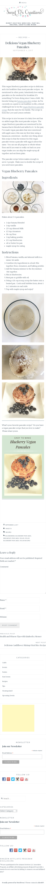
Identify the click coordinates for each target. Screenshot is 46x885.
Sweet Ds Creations (23, 15)
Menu (24, 3)
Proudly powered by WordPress (13, 883)
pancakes (15, 538)
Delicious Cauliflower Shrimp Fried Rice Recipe (25, 644)
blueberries (10, 536)
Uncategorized (7, 691)
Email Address (7, 753)
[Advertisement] (18, 718)
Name (3, 600)
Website (3, 617)
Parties (4, 672)
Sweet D (8, 528)
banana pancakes (24, 101)
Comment (4, 567)
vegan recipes (25, 540)
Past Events (6, 677)
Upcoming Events (8, 696)
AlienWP (41, 883)
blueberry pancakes (23, 536)
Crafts (4, 663)
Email (3, 608)
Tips (3, 686)
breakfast (7, 538)
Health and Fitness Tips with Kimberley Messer (21, 635)
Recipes (23, 37)
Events (4, 667)
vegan (21, 538)
